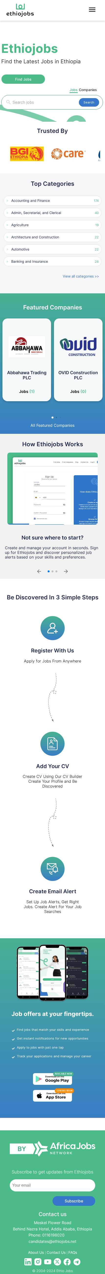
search (89, 102)
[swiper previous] (39, 571)
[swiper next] (66, 571)
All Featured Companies (52, 425)
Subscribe (74, 1201)
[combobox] (55, 102)
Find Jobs (23, 79)
